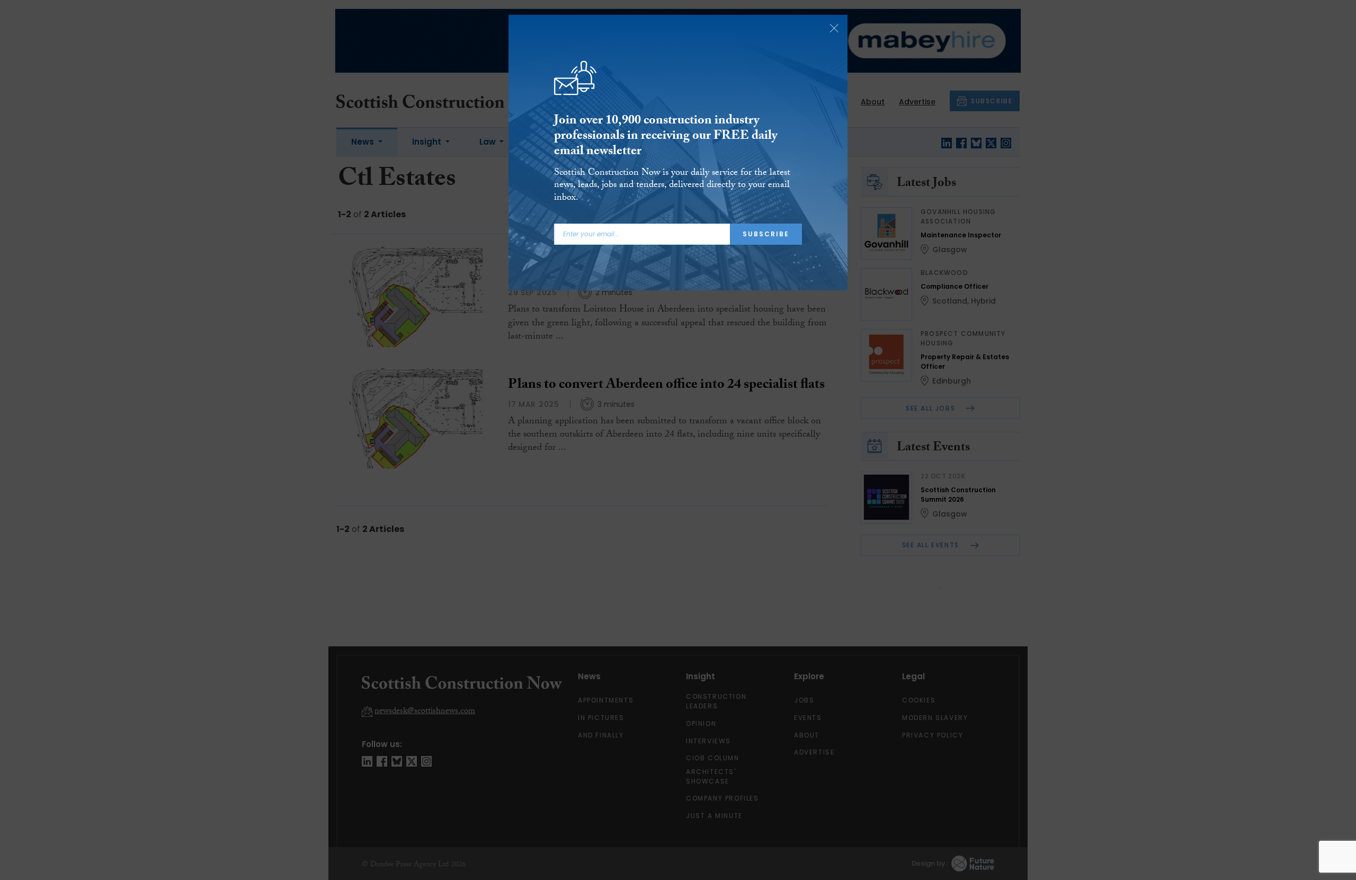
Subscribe (766, 233)
